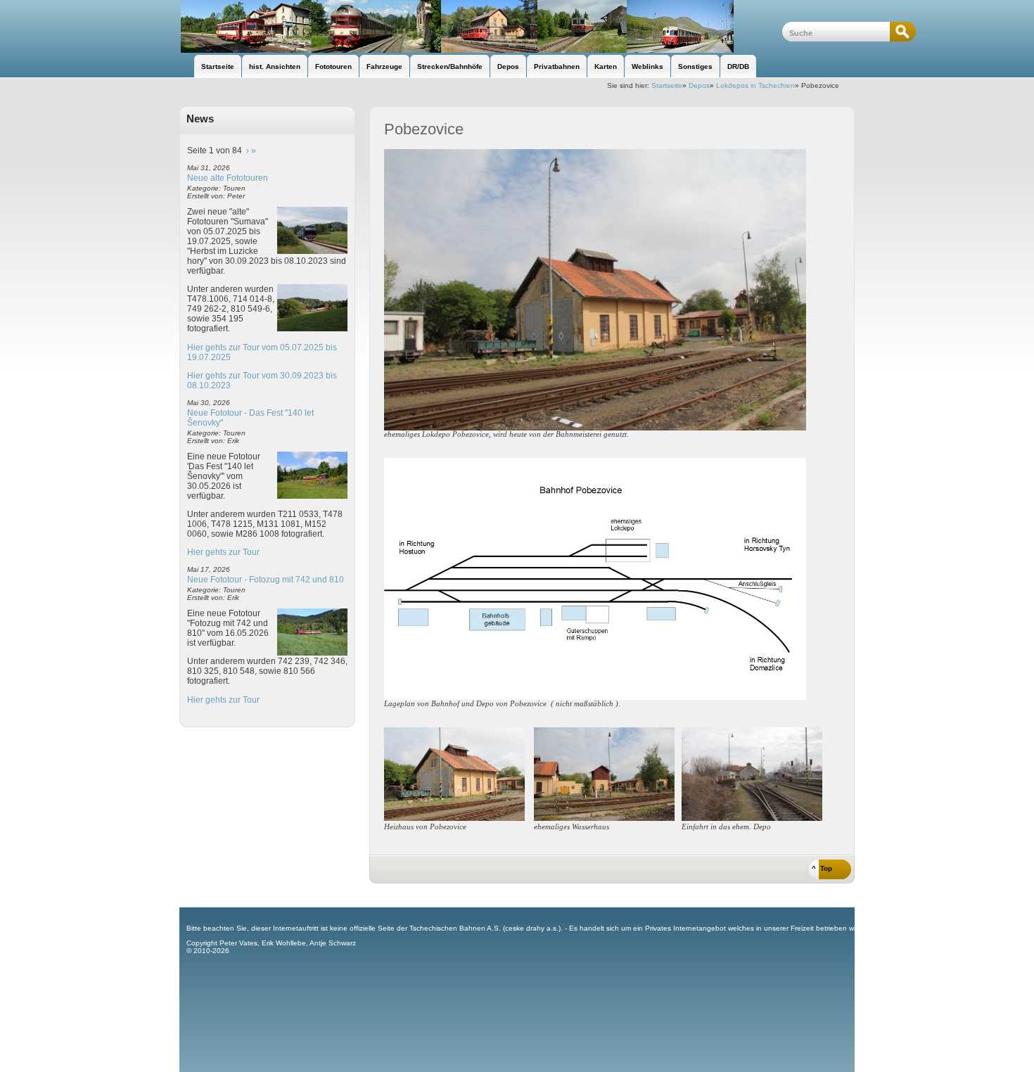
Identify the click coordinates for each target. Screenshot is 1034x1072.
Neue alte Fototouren (227, 178)
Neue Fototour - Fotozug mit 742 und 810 (265, 580)
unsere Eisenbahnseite (480, 26)
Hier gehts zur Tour (223, 552)
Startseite (666, 85)
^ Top (822, 868)
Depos (699, 85)
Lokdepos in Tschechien (755, 85)
